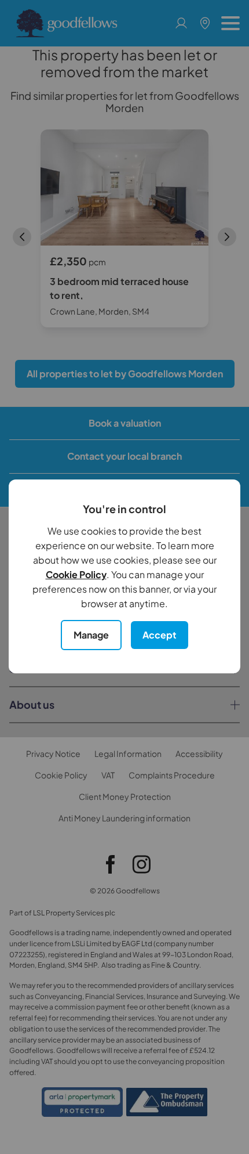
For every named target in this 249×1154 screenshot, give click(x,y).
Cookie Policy (76, 574)
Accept (159, 635)
